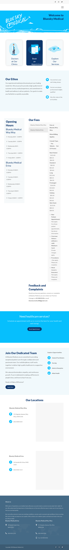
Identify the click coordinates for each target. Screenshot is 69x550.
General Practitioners (58, 358)
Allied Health (55, 373)
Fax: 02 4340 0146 (43, 538)
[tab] (38, 125)
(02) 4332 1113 (12, 533)
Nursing (54, 363)
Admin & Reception (57, 368)
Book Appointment (34, 329)
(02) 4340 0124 (42, 533)
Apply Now (10, 387)
